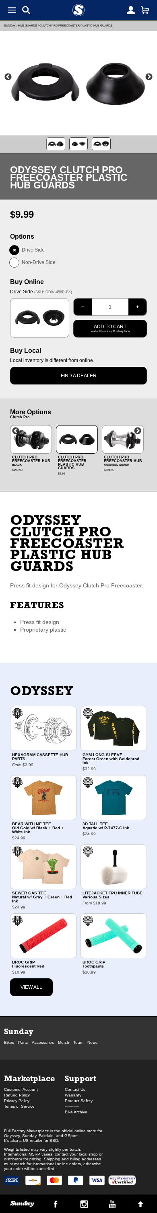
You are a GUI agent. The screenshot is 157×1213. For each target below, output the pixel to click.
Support (80, 1078)
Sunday (10, 25)
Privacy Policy (16, 1100)
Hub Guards (27, 25)
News (92, 1042)
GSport (71, 1135)
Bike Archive (76, 1112)
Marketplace (29, 1078)
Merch (63, 1042)
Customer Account (21, 1089)
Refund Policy (17, 1095)
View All (31, 987)
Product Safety (79, 1100)
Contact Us (75, 1089)
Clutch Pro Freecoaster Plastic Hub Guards (75, 25)
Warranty (73, 1095)
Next (149, 77)
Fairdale (46, 1135)
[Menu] (12, 10)
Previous (8, 77)
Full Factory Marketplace (26, 1131)
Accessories (43, 1042)
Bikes (9, 1042)
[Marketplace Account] (131, 10)
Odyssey (41, 690)
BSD (54, 1140)
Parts (23, 1042)
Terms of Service (19, 1106)
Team (78, 1042)
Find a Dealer (79, 375)
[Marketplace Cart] (145, 10)
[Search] (26, 10)
